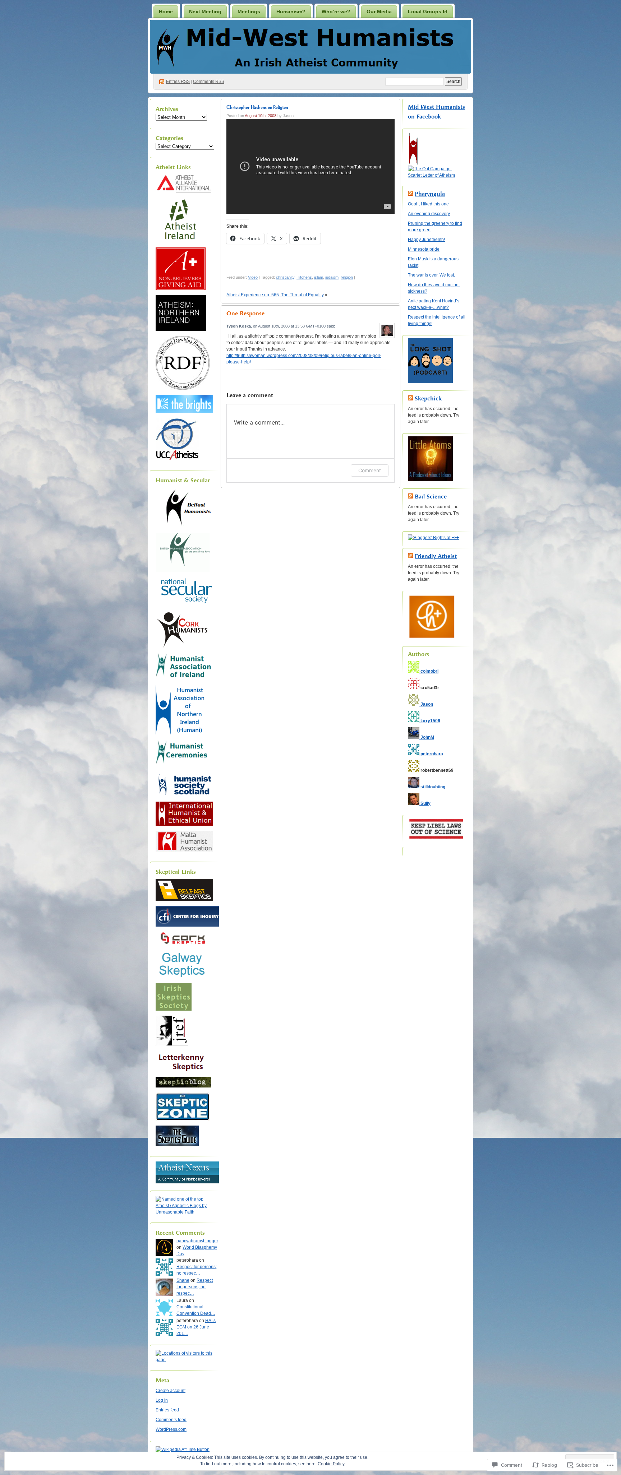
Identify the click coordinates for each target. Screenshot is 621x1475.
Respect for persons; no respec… (194, 1287)
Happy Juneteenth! (426, 239)
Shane (182, 1280)
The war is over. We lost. (431, 275)
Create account (170, 1390)
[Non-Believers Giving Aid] (181, 288)
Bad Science (431, 496)
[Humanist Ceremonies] (184, 765)
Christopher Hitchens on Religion (257, 107)
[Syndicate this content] (410, 193)
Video (253, 277)
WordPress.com (171, 1429)
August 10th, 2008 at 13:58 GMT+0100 (292, 326)
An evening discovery (429, 213)
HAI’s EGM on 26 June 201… (196, 1327)
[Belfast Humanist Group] (184, 526)
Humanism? (290, 11)
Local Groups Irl (427, 11)
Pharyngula (430, 193)
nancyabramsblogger (197, 1240)
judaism (332, 277)
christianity (285, 277)
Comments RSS (208, 81)
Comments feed (171, 1419)
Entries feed (167, 1410)
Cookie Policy (331, 1463)
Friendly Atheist (436, 556)
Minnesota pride (424, 249)
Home (166, 11)
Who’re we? (336, 11)
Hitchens (304, 277)
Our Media (379, 11)
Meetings (249, 11)
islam (318, 277)
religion (347, 277)
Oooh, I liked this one (428, 204)
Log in (162, 1400)
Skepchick (428, 398)
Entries (178, 81)
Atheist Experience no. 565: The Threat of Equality (275, 294)
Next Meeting (205, 11)
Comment (369, 470)
